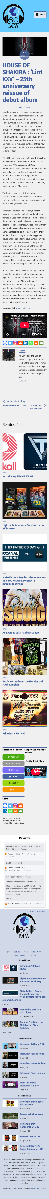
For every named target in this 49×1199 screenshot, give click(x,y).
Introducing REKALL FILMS (18, 476)
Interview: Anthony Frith (32, 1044)
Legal (22, 955)
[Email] (41, 343)
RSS (15, 789)
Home (8, 952)
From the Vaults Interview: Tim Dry (29, 1084)
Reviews (14, 955)
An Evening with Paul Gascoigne (21, 632)
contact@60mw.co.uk (38, 1188)
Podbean (15, 757)
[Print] (36, 343)
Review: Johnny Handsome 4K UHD (29, 1125)
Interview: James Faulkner (33, 1063)
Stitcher (15, 770)
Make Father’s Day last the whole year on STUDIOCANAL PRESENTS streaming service (25, 580)
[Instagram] (15, 343)
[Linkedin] (25, 343)
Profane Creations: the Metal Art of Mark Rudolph (31, 1025)
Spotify (15, 783)
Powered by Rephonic (37, 911)
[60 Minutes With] (14, 28)
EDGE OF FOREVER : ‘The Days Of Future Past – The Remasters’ (22, 406)
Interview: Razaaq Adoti (32, 1053)
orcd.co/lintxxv (23, 308)
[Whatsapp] (31, 343)
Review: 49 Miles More (31, 1114)
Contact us (31, 955)
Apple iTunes (15, 763)
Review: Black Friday (16, 401)
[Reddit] (20, 343)
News (28, 107)
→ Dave (22, 380)
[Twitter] (10, 343)
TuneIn (15, 776)
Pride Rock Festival (14, 733)
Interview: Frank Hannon (32, 1073)
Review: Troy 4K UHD (30, 1136)
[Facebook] (5, 343)
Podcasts (31, 952)
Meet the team (19, 952)
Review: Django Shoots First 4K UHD (32, 1103)
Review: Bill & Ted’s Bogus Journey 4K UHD (31, 1147)
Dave (21, 107)
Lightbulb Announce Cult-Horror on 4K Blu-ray (33, 980)
